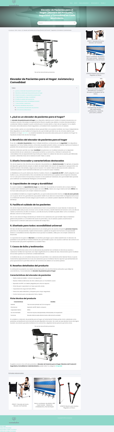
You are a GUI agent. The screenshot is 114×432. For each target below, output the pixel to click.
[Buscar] (74, 22)
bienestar (25, 133)
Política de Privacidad (5, 428)
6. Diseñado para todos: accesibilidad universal (27, 101)
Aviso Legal (3, 426)
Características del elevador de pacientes (28, 107)
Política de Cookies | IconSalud (8, 431)
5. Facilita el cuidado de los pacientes (24, 99)
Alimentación (94, 3)
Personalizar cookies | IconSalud (8, 429)
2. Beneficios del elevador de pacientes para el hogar (28, 93)
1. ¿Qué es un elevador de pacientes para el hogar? (27, 91)
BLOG (75, 3)
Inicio (71, 3)
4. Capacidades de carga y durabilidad (25, 97)
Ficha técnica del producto (24, 110)
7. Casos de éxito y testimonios (23, 103)
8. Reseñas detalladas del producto (24, 105)
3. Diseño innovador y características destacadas (28, 95)
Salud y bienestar (83, 3)
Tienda (102, 3)
